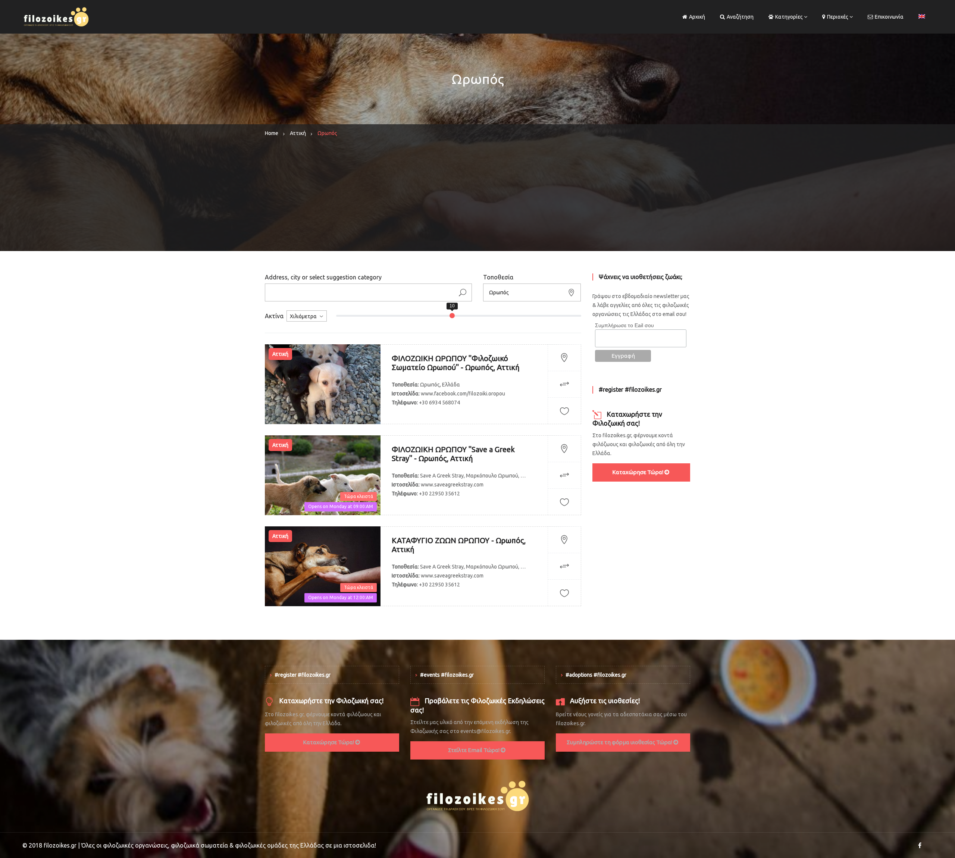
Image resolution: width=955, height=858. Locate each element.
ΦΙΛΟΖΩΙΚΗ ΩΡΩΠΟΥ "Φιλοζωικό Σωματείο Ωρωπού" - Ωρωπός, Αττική (455, 363)
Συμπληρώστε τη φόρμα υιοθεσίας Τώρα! (620, 742)
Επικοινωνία (889, 17)
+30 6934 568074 (439, 402)
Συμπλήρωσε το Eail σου (624, 325)
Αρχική (697, 17)
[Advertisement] (477, 199)
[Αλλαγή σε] (922, 17)
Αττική (298, 133)
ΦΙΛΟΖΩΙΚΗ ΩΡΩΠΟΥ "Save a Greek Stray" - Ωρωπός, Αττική (453, 454)
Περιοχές (837, 17)
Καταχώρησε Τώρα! (638, 472)
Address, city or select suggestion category (323, 277)
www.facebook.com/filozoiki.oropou (463, 394)
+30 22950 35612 (439, 494)
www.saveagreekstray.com (452, 485)
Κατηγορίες (789, 17)
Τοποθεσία (498, 277)
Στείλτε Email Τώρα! (474, 750)
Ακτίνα (274, 316)
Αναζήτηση (740, 17)
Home (271, 133)
